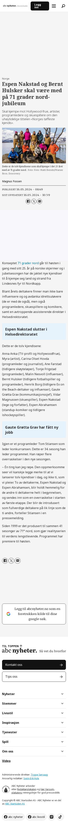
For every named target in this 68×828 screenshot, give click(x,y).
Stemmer (9, 703)
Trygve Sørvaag (39, 774)
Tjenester (9, 732)
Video (6, 761)
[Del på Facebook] (28, 201)
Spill (5, 742)
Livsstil (7, 713)
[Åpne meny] (53, 6)
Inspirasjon (10, 723)
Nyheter (8, 694)
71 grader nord (28, 263)
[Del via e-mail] (39, 201)
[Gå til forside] (15, 6)
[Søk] (63, 6)
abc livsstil (38, 817)
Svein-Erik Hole (31, 778)
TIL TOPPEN (10, 646)
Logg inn (37, 6)
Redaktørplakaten (26, 789)
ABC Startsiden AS (15, 803)
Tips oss (11, 676)
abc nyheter (15, 817)
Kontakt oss (13, 665)
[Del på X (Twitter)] (33, 201)
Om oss (7, 751)
